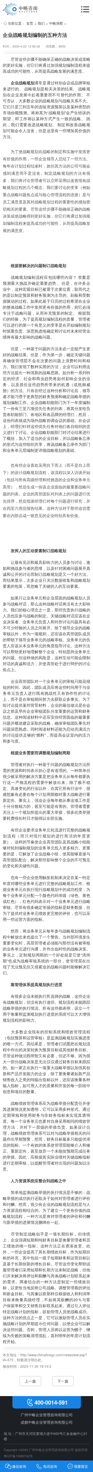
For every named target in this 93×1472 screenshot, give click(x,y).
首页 (29, 23)
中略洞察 (56, 23)
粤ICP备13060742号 (18, 1456)
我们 (41, 23)
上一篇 (30, 1381)
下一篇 (62, 1381)
